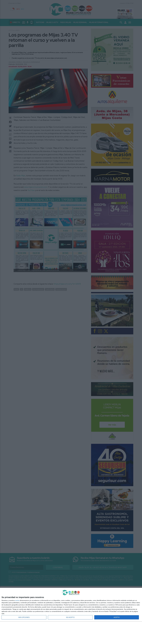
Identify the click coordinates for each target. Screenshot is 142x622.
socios (17, 600)
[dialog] (71, 605)
